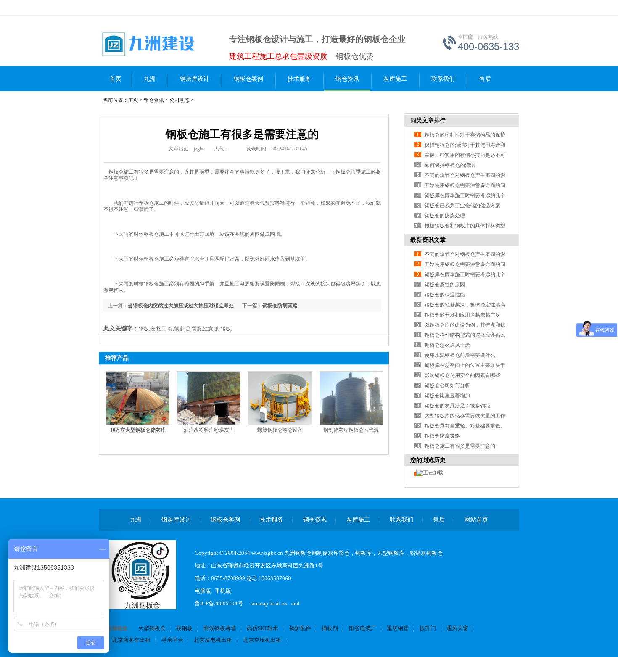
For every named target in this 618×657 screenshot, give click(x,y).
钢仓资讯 (347, 79)
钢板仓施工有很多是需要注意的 (460, 446)
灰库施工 (395, 79)
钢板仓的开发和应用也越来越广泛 (462, 315)
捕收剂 (330, 628)
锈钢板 (184, 628)
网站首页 (476, 520)
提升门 (428, 628)
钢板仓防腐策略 (280, 306)
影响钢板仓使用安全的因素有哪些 (462, 375)
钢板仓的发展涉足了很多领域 (457, 406)
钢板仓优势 (355, 56)
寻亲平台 (172, 640)
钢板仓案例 (248, 79)
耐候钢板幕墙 (219, 628)
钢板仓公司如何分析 (447, 385)
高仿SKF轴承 (262, 628)
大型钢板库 (390, 553)
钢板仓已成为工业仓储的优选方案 (462, 205)
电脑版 (203, 591)
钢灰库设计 (194, 79)
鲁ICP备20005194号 (219, 603)
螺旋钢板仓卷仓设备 (280, 430)
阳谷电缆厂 (362, 628)
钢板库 (363, 553)
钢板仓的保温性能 (445, 295)
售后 (485, 79)
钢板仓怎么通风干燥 (447, 345)
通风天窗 (457, 628)
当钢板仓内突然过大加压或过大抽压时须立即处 (181, 306)
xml (295, 603)
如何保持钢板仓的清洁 (450, 165)
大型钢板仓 (152, 628)
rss (284, 603)
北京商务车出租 (131, 640)
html (274, 603)
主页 (133, 100)
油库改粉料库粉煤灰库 (209, 430)
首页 (115, 79)
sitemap (259, 603)
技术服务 (299, 79)
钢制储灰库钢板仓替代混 (351, 430)
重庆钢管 (398, 628)
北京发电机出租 (213, 640)
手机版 (223, 591)
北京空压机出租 (262, 640)
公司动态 (179, 100)
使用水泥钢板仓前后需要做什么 (460, 355)
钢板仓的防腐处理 (445, 216)
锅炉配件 (300, 628)
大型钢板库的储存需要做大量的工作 (465, 416)
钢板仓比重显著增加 (447, 395)
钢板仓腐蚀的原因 (445, 285)
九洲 (150, 79)
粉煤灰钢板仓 (426, 553)
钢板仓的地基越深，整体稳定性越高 (465, 305)
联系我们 (443, 79)
